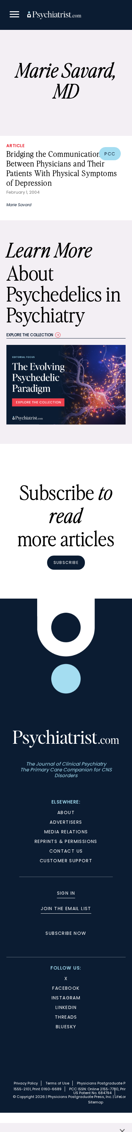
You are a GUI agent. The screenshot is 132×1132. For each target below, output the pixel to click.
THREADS (66, 1017)
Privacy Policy (26, 1083)
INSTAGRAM (66, 998)
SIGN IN (66, 893)
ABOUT (66, 812)
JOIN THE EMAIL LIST (66, 908)
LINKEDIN (66, 1007)
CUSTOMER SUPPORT (66, 860)
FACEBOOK (65, 988)
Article (15, 146)
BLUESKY (66, 1026)
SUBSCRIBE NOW (65, 933)
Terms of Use (57, 1083)
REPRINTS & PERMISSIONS (66, 841)
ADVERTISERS (66, 822)
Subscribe (66, 562)
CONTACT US (66, 851)
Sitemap (95, 1102)
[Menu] (14, 15)
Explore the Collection (29, 335)
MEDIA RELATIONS (66, 832)
